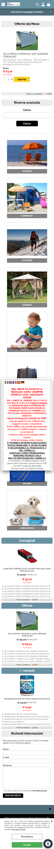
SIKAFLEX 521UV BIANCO (14, 722)
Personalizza (27, 836)
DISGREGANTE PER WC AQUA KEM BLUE (20, 714)
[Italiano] (6, 383)
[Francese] (15, 383)
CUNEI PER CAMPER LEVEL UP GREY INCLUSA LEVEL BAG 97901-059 (27, 570)
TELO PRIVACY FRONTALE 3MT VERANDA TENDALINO (26, 651)
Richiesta (7, 765)
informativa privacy (40, 791)
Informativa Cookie (18, 829)
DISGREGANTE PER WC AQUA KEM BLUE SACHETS (27, 699)
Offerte (27, 605)
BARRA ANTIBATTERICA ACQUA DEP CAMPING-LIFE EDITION (28, 724)
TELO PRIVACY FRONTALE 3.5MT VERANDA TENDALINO (27, 635)
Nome (6, 749)
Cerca (27, 110)
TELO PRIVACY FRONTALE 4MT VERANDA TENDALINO (26, 656)
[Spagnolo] (19, 383)
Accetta (27, 845)
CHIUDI (52, 821)
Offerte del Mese (27, 24)
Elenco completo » (35, 94)
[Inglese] (10, 383)
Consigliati (27, 540)
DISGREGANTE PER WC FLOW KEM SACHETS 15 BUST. (26, 719)
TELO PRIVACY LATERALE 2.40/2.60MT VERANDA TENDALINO (29, 659)
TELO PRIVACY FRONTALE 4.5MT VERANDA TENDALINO (26, 654)
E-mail (6, 757)
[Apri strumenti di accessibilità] (48, 843)
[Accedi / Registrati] (43, 4)
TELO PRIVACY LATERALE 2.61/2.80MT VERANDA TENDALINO (29, 662)
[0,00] (49, 4)
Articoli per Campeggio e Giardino (27, 12)
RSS (50, 94)
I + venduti (27, 670)
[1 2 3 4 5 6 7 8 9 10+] (8, 80)
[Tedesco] (23, 383)
